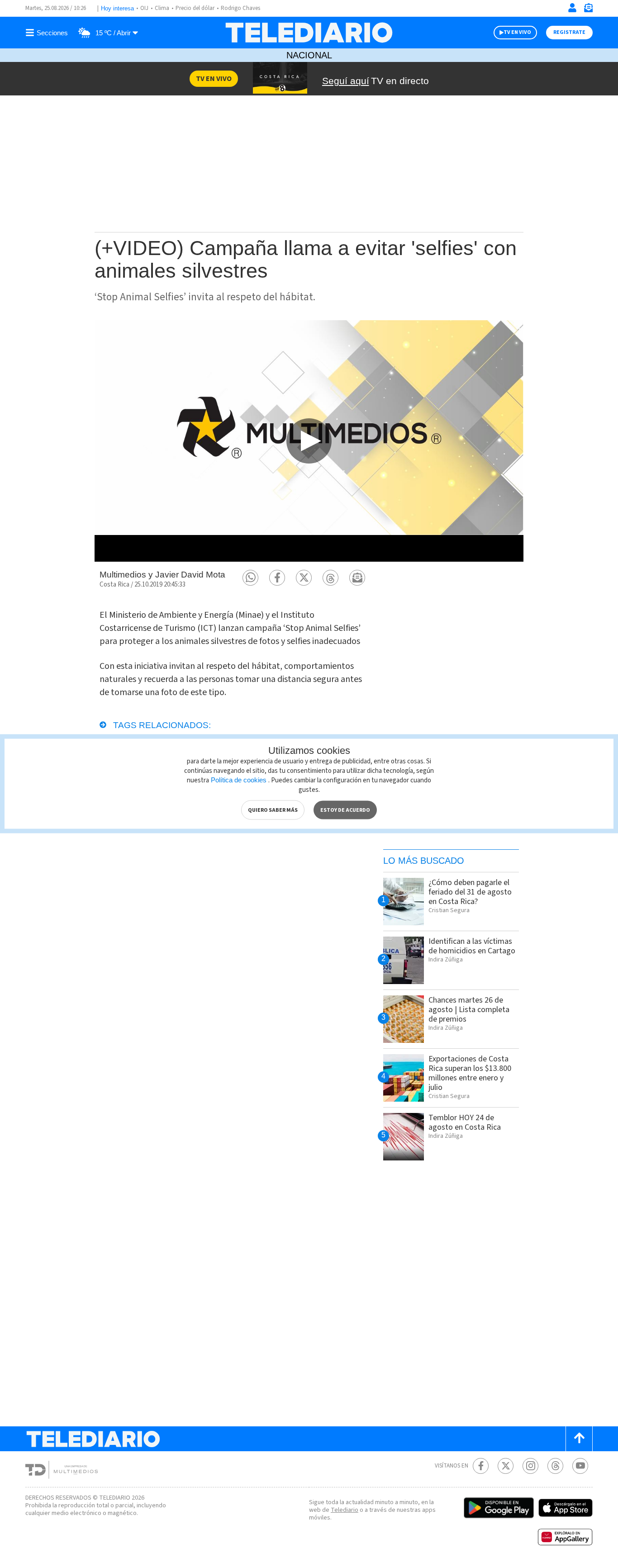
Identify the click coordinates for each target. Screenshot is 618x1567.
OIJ (144, 8)
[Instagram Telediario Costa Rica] (530, 1466)
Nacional (309, 55)
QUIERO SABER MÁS (273, 810)
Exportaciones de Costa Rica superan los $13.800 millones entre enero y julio (469, 1073)
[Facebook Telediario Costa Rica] (481, 1466)
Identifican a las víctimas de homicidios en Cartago (471, 946)
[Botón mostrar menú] (48, 32)
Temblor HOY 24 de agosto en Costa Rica (464, 1122)
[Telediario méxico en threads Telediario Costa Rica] (555, 1466)
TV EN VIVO (517, 32)
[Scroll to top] (579, 1438)
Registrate (569, 32)
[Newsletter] (588, 10)
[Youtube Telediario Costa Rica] (580, 1466)
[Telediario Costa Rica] (308, 32)
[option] (309, 440)
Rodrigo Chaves (240, 8)
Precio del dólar (195, 8)
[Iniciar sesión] (572, 7)
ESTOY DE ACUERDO (345, 810)
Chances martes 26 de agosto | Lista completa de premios (468, 1009)
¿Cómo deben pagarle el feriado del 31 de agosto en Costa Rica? (470, 892)
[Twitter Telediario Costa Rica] (505, 1466)
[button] (250, 577)
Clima (162, 8)
